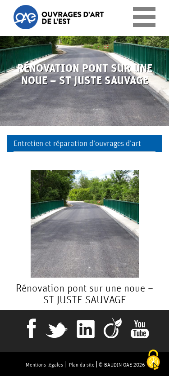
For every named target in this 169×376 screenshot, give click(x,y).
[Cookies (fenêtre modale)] (153, 360)
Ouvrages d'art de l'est (59, 17)
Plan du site (82, 364)
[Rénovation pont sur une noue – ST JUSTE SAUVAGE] (84, 224)
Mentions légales (44, 364)
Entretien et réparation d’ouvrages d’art (77, 143)
